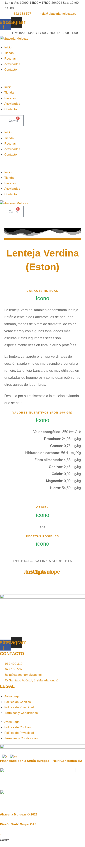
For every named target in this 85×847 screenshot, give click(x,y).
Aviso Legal (12, 696)
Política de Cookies (17, 702)
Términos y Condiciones (21, 712)
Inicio (8, 47)
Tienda (9, 53)
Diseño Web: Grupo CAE (18, 824)
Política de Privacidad (19, 707)
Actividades (12, 64)
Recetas (10, 58)
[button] (42, 78)
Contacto (10, 69)
